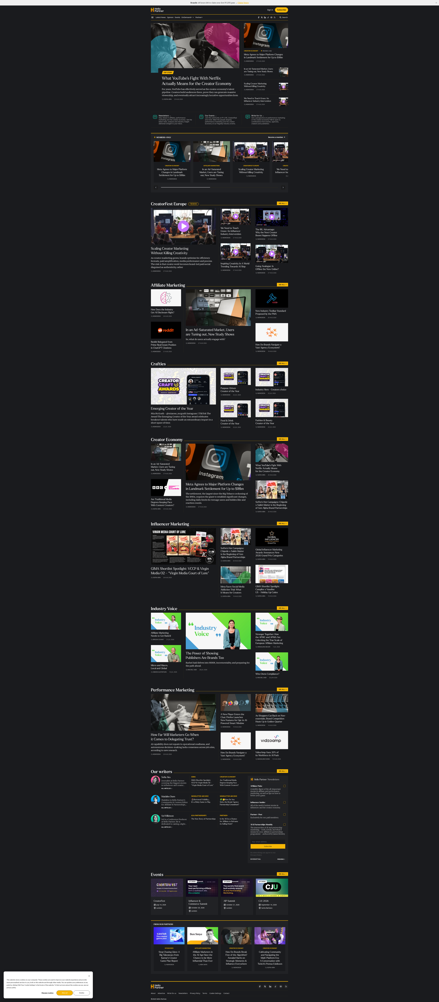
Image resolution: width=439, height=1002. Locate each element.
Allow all (64, 993)
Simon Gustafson (160, 672)
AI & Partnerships (198, 815)
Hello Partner (161, 999)
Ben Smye (203, 964)
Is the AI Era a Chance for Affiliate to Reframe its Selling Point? (229, 821)
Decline (81, 993)
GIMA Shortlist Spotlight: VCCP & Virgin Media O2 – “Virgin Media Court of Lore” (202, 782)
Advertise (161, 993)
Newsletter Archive (200, 796)
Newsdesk (250, 61)
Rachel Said (192, 670)
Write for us (171, 993)
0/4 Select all (255, 859)
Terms (204, 993)
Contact (226, 993)
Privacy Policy (256, 855)
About (153, 993)
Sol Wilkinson (167, 816)
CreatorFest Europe (251, 166)
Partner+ (224, 815)
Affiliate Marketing (211, 166)
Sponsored (169, 948)
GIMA (193, 777)
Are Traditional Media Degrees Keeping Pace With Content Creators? (229, 782)
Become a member (275, 137)
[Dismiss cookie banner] (89, 975)
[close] (436, 3)
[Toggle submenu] (193, 17)
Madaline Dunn (264, 759)
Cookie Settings (215, 993)
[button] (186, 17)
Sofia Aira (168, 99)
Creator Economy (251, 51)
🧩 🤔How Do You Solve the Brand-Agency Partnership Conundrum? (229, 802)
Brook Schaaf (158, 639)
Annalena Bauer (264, 647)
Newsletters (183, 993)
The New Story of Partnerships (203, 819)
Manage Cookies (48, 993)
